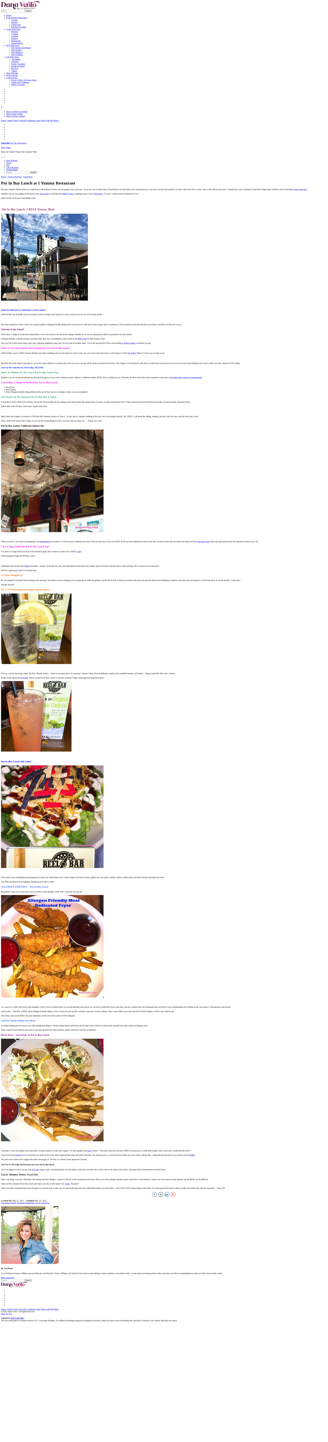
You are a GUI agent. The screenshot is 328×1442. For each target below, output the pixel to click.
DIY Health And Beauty (21, 48)
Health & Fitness (18, 66)
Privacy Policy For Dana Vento (24, 80)
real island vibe (203, 541)
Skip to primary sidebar (15, 116)
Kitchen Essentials (18, 27)
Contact (10, 120)
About (15, 120)
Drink (67, 1184)
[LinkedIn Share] (166, 1194)
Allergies (15, 62)
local (89, 1151)
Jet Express (44, 194)
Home (8, 15)
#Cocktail (24, 678)
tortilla (192, 1155)
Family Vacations (18, 64)
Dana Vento (6, 147)
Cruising (14, 34)
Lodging (14, 36)
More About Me (7, 1278)
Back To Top (6, 1314)
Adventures (16, 59)
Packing (14, 38)
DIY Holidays (17, 52)
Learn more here (300, 189)
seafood (18, 1155)
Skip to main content (14, 114)
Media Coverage (18, 85)
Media (56, 120)
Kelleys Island (129, 343)
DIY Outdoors (17, 55)
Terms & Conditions (27, 120)
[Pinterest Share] (173, 1194)
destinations (44, 541)
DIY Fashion (16, 50)
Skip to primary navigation (17, 111)
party (79, 551)
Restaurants (16, 41)
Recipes (14, 22)
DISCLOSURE (17, 1318)
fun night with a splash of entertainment (186, 377)
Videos (14, 71)
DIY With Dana (12, 45)
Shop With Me (12, 73)
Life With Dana (12, 57)
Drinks (27, 566)
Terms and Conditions (20, 82)
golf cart (35, 1169)
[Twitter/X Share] (160, 1194)
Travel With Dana (13, 29)
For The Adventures (13, 143)
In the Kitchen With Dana (16, 18)
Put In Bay (98, 194)
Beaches (14, 32)
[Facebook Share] (154, 1194)
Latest (38, 120)
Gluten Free (16, 25)
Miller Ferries (68, 194)
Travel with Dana (42, 1203)
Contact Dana (11, 78)
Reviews (14, 68)
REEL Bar (82, 339)
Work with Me (12, 75)
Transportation (17, 43)
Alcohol (14, 20)
